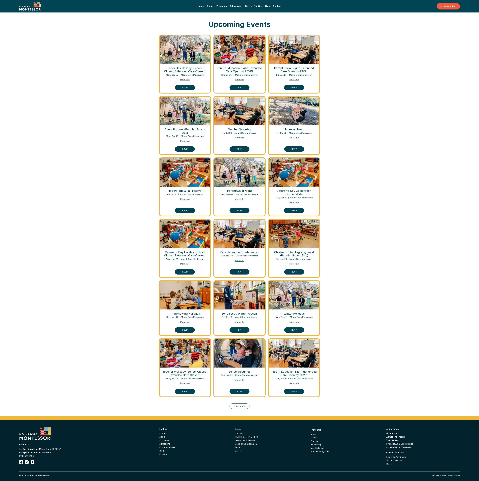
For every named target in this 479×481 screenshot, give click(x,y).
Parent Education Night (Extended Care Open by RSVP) (239, 69)
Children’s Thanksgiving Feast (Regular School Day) (294, 254)
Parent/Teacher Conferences (239, 252)
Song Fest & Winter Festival (239, 313)
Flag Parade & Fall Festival (185, 190)
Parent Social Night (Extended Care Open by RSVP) (294, 69)
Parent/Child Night (239, 190)
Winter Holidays (294, 313)
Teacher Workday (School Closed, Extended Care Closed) (185, 373)
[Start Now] (21, 462)
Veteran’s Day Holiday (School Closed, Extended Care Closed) (185, 254)
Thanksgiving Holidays (185, 313)
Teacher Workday (239, 129)
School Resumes (239, 371)
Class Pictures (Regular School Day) (185, 131)
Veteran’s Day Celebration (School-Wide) (294, 192)
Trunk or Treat (294, 129)
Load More (239, 406)
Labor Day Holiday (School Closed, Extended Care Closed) (185, 69)
